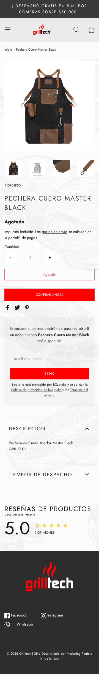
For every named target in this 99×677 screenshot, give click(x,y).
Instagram (57, 615)
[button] (13, 168)
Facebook (21, 615)
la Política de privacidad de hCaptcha (49, 387)
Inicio (8, 49)
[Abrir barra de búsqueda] (76, 29)
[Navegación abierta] (7, 29)
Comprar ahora (50, 294)
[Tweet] (18, 307)
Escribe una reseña (19, 514)
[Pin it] (28, 307)
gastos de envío (54, 231)
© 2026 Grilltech (19, 653)
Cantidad (11, 247)
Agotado (49, 274)
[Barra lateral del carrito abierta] (91, 29)
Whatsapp (21, 624)
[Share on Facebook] (8, 307)
